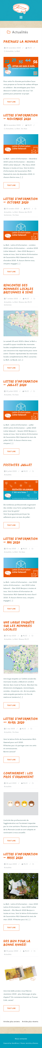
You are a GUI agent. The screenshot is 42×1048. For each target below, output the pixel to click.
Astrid (28, 1043)
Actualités (10, 51)
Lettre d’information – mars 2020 (21, 855)
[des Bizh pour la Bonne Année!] (21, 973)
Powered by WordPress (11, 1043)
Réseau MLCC (24, 639)
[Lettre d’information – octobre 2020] (21, 230)
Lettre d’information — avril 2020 (21, 720)
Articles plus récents (30, 1021)
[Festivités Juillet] (21, 490)
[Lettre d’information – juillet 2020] (21, 410)
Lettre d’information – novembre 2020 (21, 117)
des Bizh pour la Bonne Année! (17, 942)
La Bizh (17, 51)
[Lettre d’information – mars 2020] (21, 886)
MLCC (30, 48)
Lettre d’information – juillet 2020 (21, 383)
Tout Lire (11, 102)
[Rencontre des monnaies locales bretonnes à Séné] (21, 323)
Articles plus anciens (12, 1021)
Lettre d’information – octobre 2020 (21, 200)
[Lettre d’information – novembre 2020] (21, 144)
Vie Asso (24, 129)
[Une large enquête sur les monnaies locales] (21, 659)
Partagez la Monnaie (21, 41)
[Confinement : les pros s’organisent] (21, 803)
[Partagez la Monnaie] (21, 66)
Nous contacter (21, 1039)
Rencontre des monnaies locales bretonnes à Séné (18, 288)
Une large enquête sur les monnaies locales (19, 625)
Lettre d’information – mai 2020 (21, 540)
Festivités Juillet (18, 465)
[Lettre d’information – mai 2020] (21, 567)
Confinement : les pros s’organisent (19, 775)
